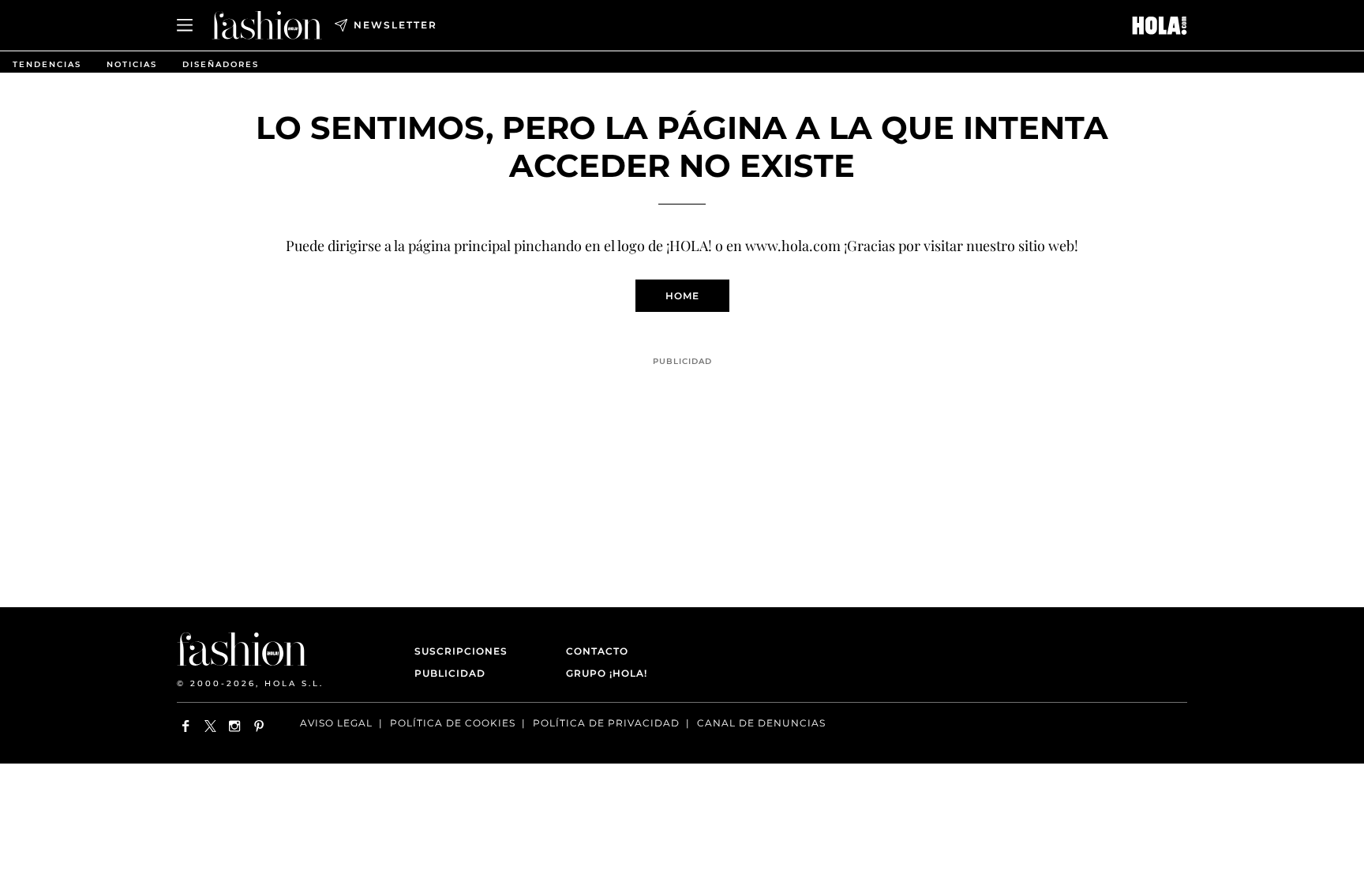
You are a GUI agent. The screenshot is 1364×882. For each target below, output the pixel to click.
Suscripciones (461, 651)
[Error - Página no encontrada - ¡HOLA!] (1159, 26)
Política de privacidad (606, 723)
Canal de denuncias (761, 723)
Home (682, 296)
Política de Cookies (452, 723)
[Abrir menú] (185, 25)
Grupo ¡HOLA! (606, 673)
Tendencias (47, 64)
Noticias (132, 64)
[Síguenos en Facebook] (186, 726)
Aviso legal (336, 723)
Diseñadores (220, 64)
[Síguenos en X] (210, 726)
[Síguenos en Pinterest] (259, 726)
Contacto (597, 651)
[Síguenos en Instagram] (235, 726)
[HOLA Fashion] (267, 25)
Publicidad (449, 673)
